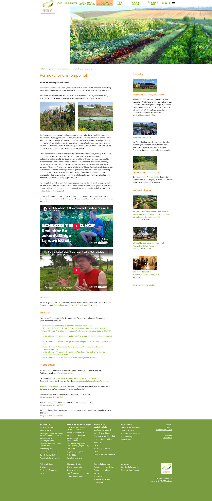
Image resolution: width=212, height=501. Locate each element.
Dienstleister (98, 482)
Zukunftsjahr (126, 439)
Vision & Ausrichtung (102, 433)
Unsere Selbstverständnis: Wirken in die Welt (76, 428)
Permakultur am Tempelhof (104, 436)
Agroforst (97, 442)
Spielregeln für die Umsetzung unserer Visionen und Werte (51, 434)
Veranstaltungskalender (76, 432)
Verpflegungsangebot (75, 452)
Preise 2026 (71, 455)
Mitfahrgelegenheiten (164, 430)
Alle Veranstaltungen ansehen (144, 285)
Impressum (168, 435)
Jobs (170, 432)
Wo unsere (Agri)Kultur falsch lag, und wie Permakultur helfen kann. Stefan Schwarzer (75, 328)
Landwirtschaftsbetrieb (102, 430)
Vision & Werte (45, 430)
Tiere (96, 445)
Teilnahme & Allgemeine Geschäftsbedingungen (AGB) (78, 444)
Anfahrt (169, 427)
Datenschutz (167, 438)
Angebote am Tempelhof (103, 479)
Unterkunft (71, 449)
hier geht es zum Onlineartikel (51, 397)
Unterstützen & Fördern (49, 452)
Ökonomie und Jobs (74, 467)
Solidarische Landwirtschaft (104, 455)
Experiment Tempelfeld (48, 470)
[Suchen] (169, 3)
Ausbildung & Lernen (102, 448)
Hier (160, 147)
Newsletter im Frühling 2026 (147, 177)
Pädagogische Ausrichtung (131, 427)
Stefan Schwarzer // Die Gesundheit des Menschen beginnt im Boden (69, 357)
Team (96, 451)
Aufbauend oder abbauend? (50, 386)
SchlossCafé (98, 476)
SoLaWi (96, 473)
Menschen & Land (46, 427)
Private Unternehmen (75, 476)
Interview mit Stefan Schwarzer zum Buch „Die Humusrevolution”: (68, 325)
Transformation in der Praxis (78, 473)
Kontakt (169, 424)
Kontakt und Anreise (74, 458)
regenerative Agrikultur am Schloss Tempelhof (90, 381)
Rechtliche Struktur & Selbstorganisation (48, 439)
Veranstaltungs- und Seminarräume (74, 439)
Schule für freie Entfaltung (130, 433)
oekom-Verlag (67, 373)
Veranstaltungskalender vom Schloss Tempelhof (72, 305)
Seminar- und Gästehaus (76, 435)
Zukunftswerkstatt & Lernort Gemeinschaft (50, 444)
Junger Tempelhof (46, 449)
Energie (42, 473)
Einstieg (43, 467)
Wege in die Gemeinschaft (50, 458)
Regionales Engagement (130, 470)
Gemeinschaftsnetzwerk (130, 467)
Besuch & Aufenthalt (47, 455)
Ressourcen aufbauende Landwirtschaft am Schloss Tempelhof (75, 378)
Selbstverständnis (73, 470)
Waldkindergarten (127, 430)
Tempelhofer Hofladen (102, 470)
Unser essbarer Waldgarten (104, 439)
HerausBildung (126, 436)
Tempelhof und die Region (104, 467)
